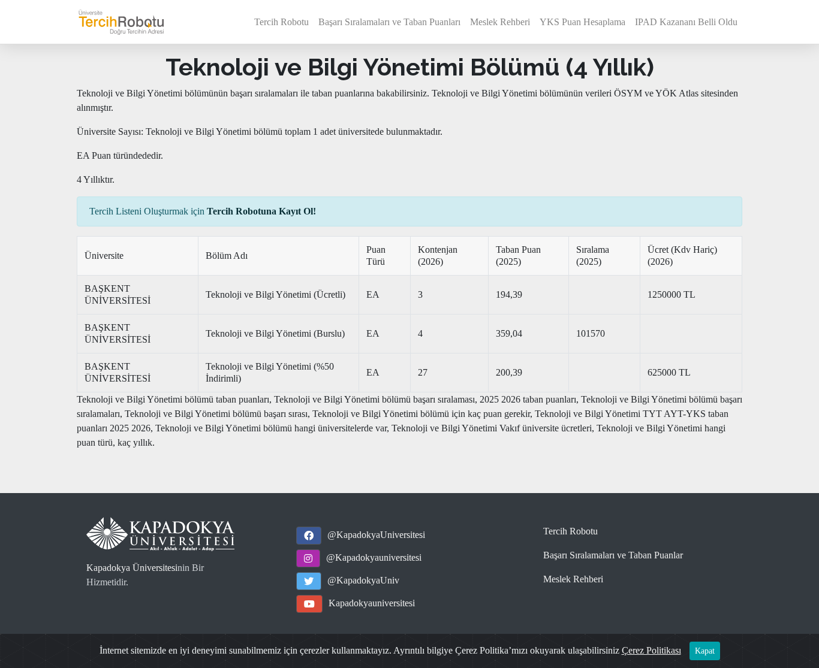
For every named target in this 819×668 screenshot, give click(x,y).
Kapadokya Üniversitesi (131, 568)
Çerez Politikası (651, 650)
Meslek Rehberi (500, 22)
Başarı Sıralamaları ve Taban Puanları (389, 22)
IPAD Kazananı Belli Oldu (686, 22)
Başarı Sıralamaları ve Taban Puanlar (613, 555)
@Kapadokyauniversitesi (373, 557)
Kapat (705, 650)
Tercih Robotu (281, 22)
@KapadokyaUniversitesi (376, 535)
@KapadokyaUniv (363, 580)
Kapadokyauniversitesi (372, 603)
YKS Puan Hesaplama (582, 22)
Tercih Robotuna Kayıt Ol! (261, 211)
